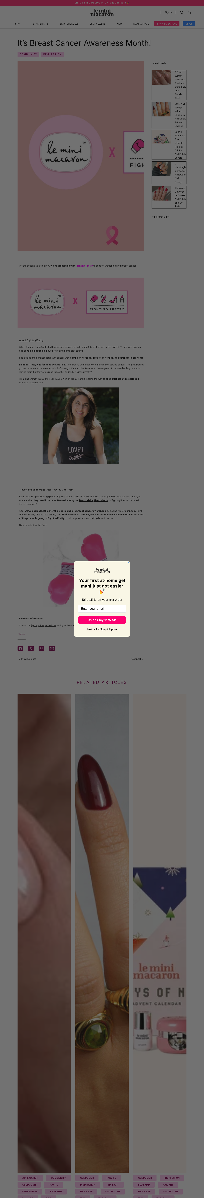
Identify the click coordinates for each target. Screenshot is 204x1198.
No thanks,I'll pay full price (102, 629)
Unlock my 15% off (102, 620)
